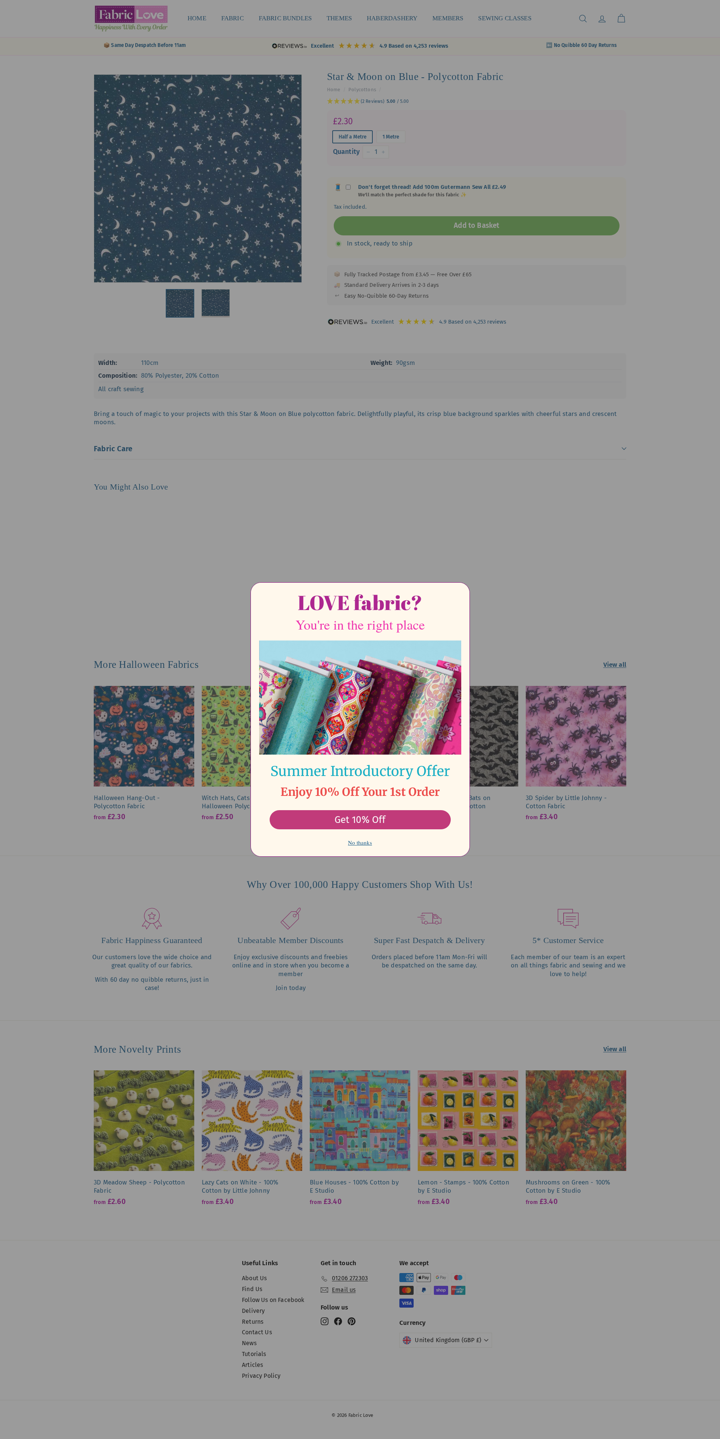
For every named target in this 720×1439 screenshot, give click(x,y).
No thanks (360, 842)
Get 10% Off (360, 820)
